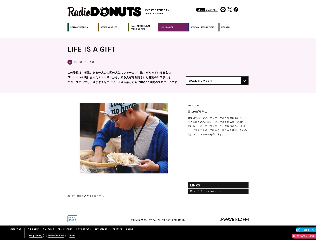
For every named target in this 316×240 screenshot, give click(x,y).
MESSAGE (226, 27)
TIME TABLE (48, 229)
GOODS (129, 229)
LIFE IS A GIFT (167, 27)
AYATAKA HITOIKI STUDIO (202, 27)
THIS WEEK (33, 229)
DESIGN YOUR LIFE (109, 27)
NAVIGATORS (101, 229)
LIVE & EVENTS (83, 229)
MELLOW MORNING (79, 27)
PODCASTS (116, 229)
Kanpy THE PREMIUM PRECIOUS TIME (140, 27)
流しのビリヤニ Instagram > (205, 191)
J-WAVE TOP (15, 229)
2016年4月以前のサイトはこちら (85, 196)
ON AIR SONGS (65, 229)
